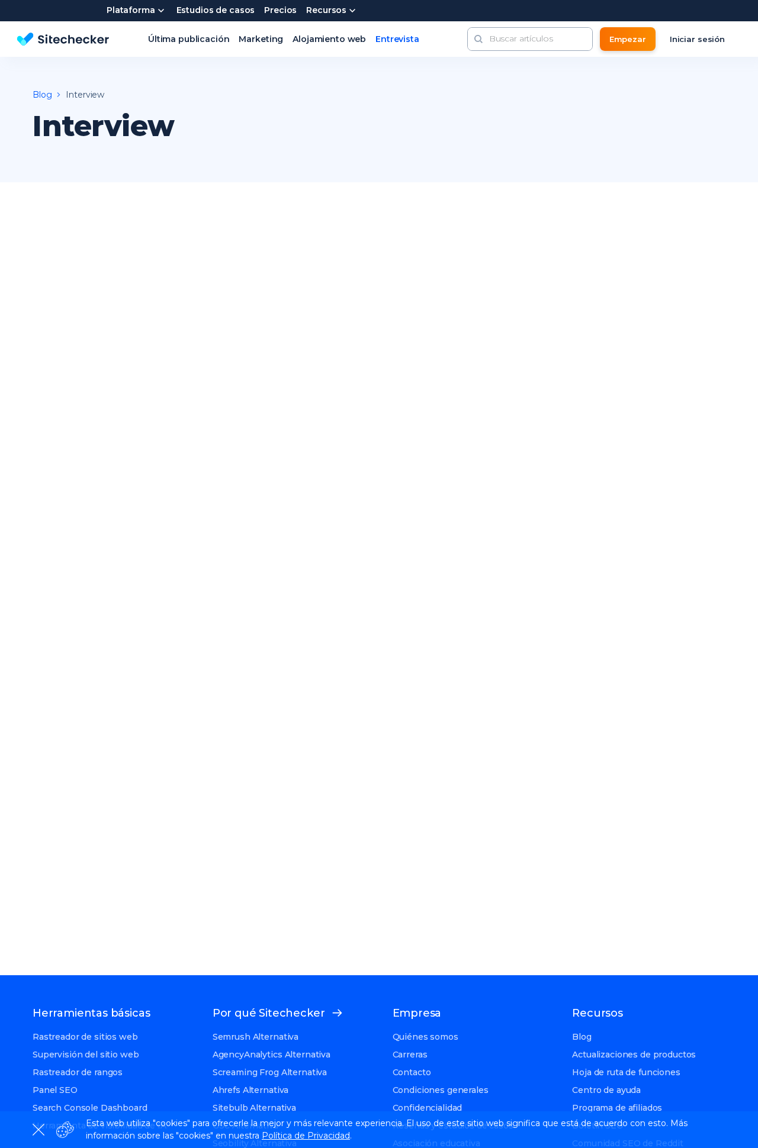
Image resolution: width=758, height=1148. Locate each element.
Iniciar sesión (697, 39)
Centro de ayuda (606, 1090)
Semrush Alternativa (255, 1036)
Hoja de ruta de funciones (626, 1072)
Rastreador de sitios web (85, 1036)
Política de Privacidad (306, 1135)
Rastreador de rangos (78, 1072)
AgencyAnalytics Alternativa (271, 1054)
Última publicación (188, 39)
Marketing (261, 39)
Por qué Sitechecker (269, 1013)
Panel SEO (55, 1090)
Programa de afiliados (617, 1107)
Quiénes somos (425, 1036)
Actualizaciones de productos (634, 1054)
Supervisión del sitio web (86, 1054)
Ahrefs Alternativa (250, 1090)
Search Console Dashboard (90, 1107)
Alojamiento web (329, 39)
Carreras (410, 1054)
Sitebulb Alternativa (254, 1107)
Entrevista (397, 39)
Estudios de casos (215, 10)
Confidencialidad (427, 1107)
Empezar (627, 39)
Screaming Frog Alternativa (270, 1072)
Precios (280, 10)
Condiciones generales (441, 1090)
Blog (581, 1036)
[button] (478, 39)
